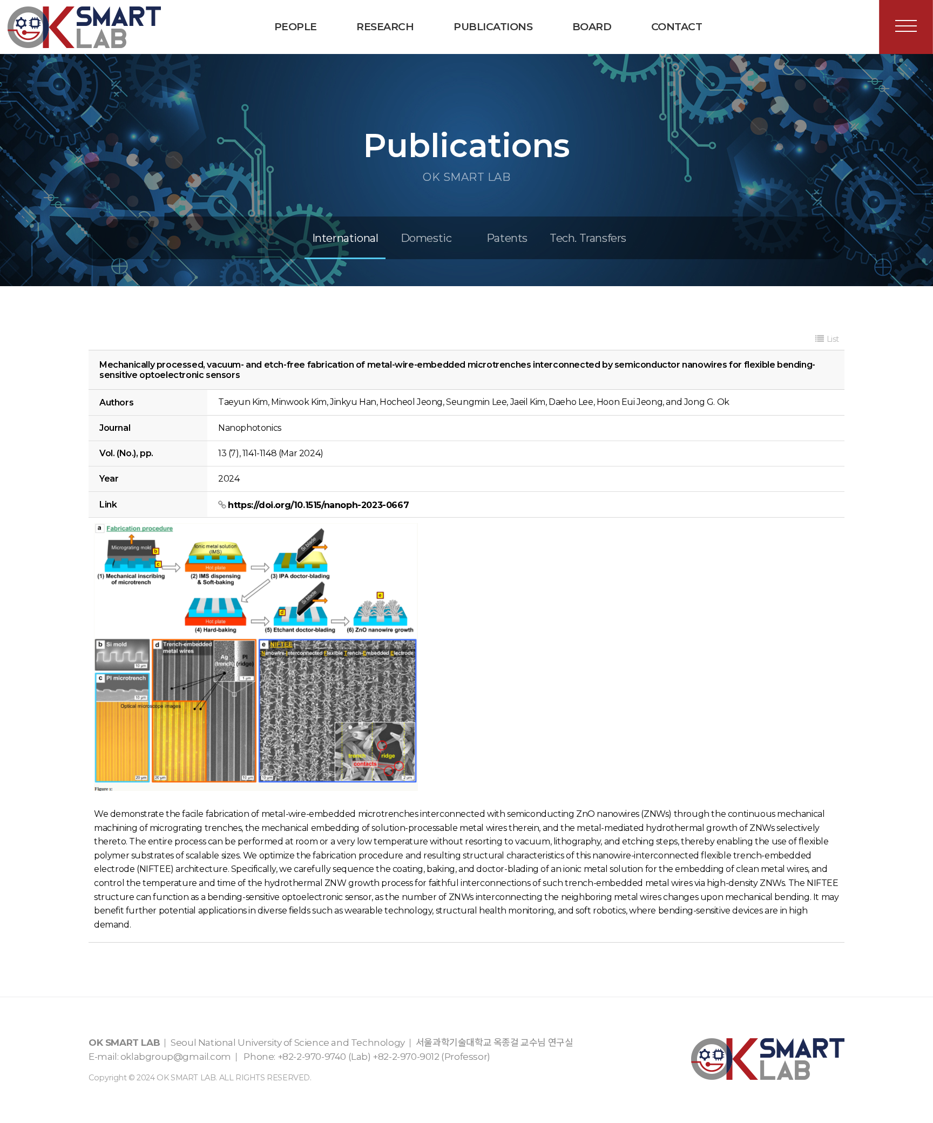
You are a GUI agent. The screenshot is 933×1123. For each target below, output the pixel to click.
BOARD (592, 27)
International (345, 238)
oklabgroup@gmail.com (175, 1056)
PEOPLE (295, 27)
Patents (507, 238)
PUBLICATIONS (493, 27)
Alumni (309, 75)
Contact (676, 27)
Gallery (607, 75)
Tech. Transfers (488, 75)
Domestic (426, 238)
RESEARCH (385, 27)
